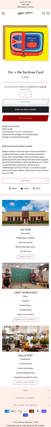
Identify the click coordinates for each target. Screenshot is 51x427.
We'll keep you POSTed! (25, 405)
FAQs (25, 390)
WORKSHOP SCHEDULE (25, 319)
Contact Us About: (25, 398)
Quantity (25, 89)
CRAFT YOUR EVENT (25, 382)
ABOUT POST (25, 257)
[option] (25, 4)
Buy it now (25, 118)
